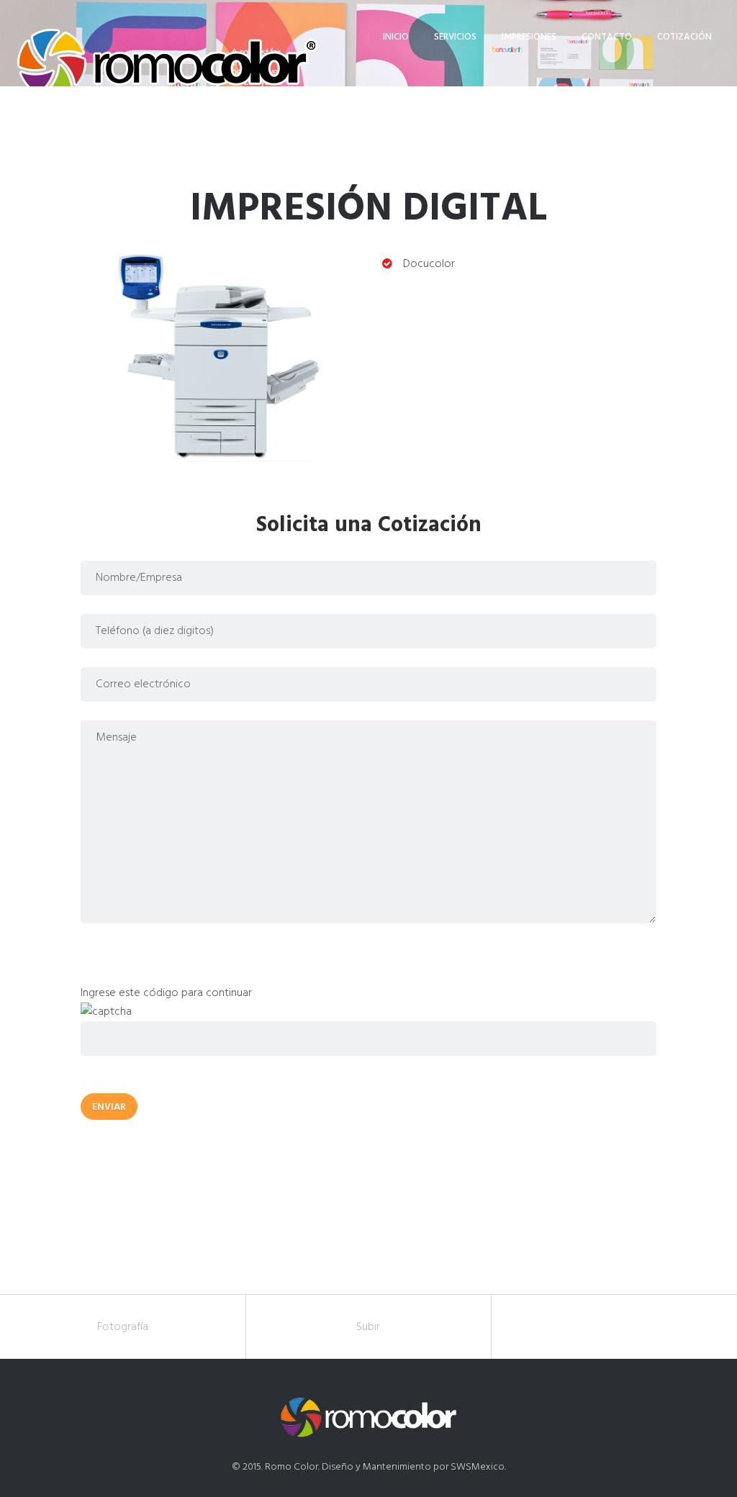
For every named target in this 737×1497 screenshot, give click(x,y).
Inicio (396, 37)
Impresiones (529, 37)
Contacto (607, 37)
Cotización (684, 37)
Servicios (455, 37)
